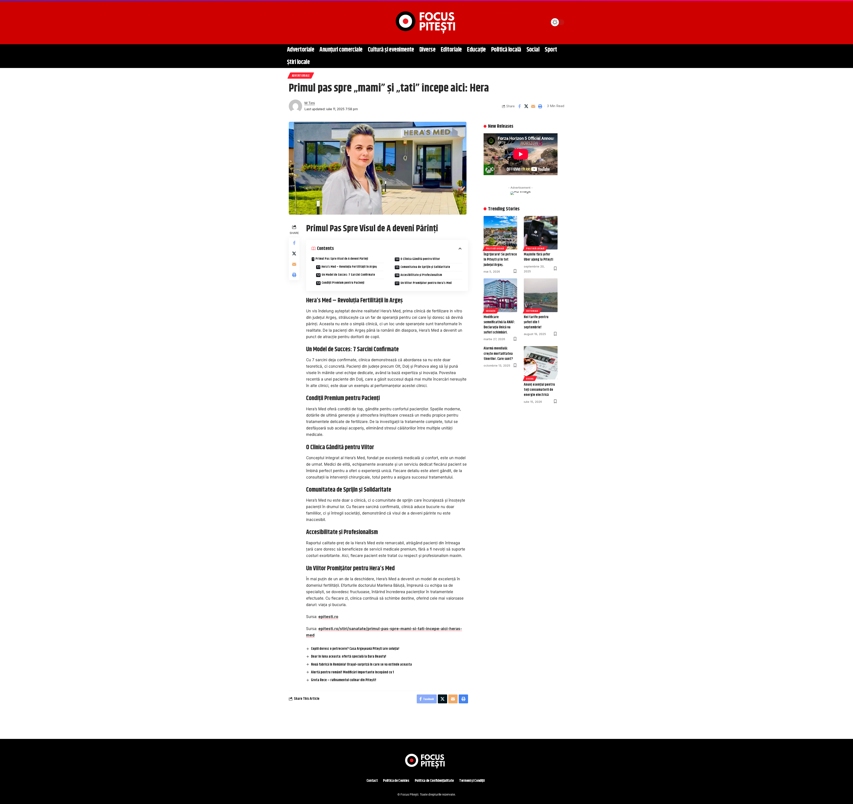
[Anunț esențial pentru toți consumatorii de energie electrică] (541, 363)
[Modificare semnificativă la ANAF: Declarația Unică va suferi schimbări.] (500, 295)
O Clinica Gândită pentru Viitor (420, 259)
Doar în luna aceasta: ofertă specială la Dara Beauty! (348, 656)
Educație (491, 310)
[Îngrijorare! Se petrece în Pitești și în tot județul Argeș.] (500, 233)
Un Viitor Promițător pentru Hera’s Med (426, 283)
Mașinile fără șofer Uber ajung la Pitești (538, 257)
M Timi (309, 103)
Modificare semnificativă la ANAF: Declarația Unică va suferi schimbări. (499, 324)
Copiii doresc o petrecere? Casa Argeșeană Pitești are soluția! (355, 649)
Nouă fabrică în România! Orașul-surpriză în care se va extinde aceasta (361, 664)
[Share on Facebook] (519, 106)
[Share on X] (526, 106)
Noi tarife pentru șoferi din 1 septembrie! (536, 322)
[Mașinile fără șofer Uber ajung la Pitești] (541, 233)
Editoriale (532, 310)
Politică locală (495, 248)
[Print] (540, 106)
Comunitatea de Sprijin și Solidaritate (425, 267)
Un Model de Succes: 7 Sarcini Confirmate (348, 274)
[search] (294, 22)
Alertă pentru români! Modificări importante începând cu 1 (352, 672)
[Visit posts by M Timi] (295, 106)
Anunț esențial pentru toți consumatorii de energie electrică (539, 390)
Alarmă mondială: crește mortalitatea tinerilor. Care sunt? (498, 353)
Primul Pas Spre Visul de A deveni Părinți (341, 258)
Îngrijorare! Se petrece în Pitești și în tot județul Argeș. (500, 259)
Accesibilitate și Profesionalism (421, 275)
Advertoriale (301, 75)
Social (530, 378)
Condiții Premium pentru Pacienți (343, 282)
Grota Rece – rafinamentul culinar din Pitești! (343, 680)
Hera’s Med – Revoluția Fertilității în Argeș (349, 266)
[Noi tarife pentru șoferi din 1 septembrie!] (541, 295)
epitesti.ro (328, 616)
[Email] (533, 106)
